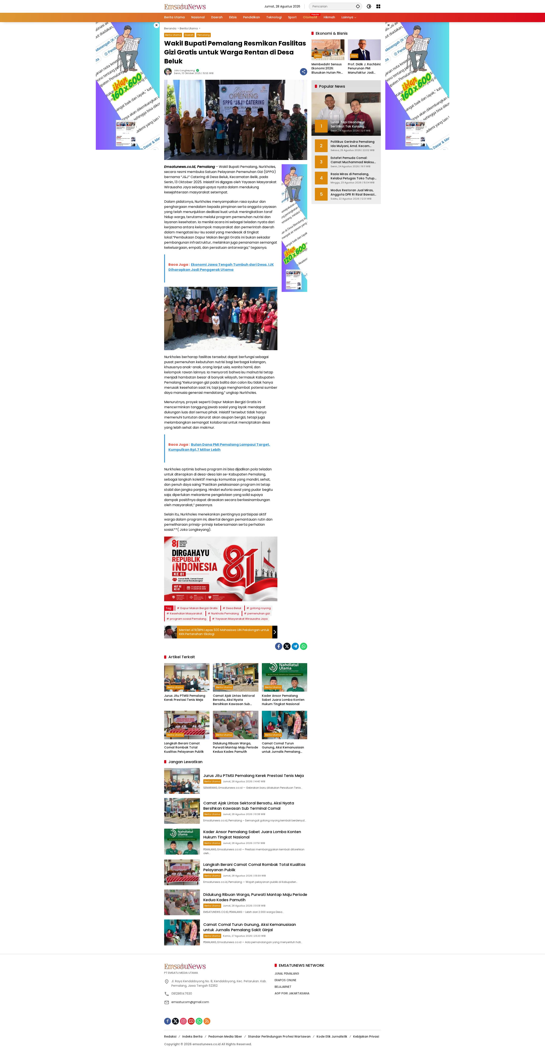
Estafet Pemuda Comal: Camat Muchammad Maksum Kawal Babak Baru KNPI (354, 160)
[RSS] (207, 1021)
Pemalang (203, 35)
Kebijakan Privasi (366, 1036)
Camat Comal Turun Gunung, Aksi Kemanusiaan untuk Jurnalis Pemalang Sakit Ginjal (283, 747)
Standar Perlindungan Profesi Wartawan (279, 1036)
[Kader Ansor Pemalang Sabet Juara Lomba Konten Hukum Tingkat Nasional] (284, 677)
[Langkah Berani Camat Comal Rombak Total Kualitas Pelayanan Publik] (186, 725)
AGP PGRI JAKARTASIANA (292, 993)
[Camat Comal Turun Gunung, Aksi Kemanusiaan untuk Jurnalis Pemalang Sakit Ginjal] (284, 725)
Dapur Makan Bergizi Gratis (199, 608)
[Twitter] (287, 646)
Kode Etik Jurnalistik (332, 1036)
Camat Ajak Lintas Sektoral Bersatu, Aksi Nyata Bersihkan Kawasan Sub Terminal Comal (234, 700)
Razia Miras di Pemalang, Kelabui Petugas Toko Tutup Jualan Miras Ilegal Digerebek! (354, 176)
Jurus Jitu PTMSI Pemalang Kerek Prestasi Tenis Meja (184, 698)
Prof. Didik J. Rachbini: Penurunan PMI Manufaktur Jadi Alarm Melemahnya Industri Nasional (364, 68)
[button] (358, 6)
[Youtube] (191, 1021)
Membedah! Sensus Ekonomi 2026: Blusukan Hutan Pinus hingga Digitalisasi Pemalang (327, 68)
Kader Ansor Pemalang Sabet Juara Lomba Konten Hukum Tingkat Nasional (283, 700)
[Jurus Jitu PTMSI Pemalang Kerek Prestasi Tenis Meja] (186, 677)
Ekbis (318, 55)
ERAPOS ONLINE (285, 980)
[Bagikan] (303, 71)
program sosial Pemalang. (188, 619)
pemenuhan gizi (258, 613)
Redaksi (170, 1036)
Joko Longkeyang (184, 70)
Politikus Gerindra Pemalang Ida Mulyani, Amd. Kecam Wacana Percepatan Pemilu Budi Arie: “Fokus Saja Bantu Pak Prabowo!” (352, 144)
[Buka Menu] (378, 6)
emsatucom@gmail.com (190, 1002)
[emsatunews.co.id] (185, 6)
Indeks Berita (192, 1036)
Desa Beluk (233, 608)
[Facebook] (278, 646)
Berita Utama (173, 35)
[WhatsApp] (303, 646)
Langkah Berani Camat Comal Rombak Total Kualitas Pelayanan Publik (184, 747)
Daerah (189, 35)
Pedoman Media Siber (225, 1036)
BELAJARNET (283, 987)
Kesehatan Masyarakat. (186, 613)
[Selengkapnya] (217, 966)
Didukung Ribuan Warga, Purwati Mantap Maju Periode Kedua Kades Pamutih (235, 747)
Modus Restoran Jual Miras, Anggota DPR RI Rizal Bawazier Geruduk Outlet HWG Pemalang (354, 192)
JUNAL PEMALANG (287, 973)
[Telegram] (295, 646)
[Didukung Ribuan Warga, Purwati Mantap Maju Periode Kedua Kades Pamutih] (235, 725)
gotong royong (260, 608)
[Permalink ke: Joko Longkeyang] (169, 72)
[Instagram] (183, 1021)
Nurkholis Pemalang (225, 613)
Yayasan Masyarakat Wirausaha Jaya (241, 619)
